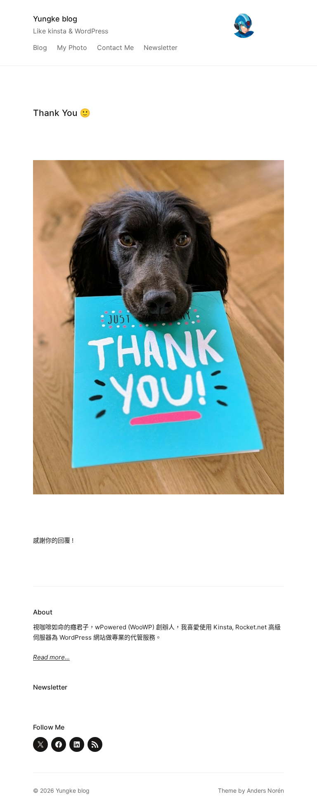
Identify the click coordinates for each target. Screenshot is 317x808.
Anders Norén (265, 790)
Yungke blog (55, 18)
